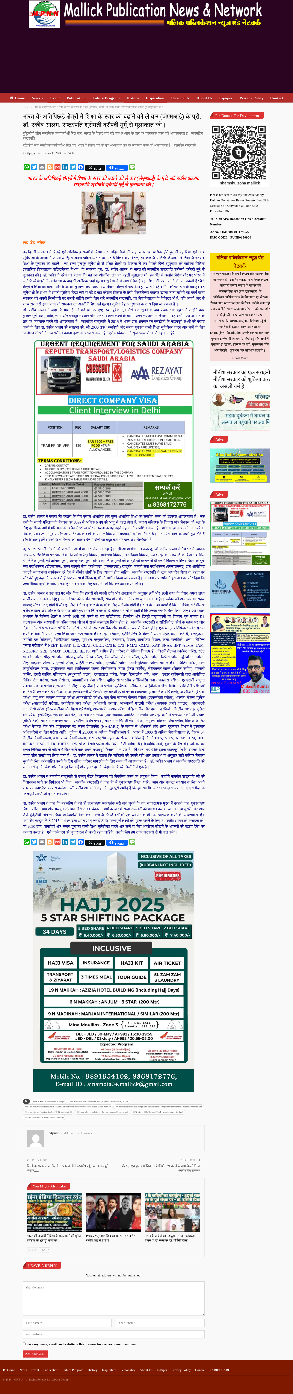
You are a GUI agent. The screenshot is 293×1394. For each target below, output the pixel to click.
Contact (276, 98)
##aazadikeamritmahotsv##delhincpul (49, 1101)
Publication (76, 98)
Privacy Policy (251, 98)
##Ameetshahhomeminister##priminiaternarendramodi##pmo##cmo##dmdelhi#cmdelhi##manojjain (159, 1107)
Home (20, 98)
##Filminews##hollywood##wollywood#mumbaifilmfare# (158, 1112)
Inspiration (155, 98)
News (36, 98)
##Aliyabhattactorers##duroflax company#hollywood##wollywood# (99, 1101)
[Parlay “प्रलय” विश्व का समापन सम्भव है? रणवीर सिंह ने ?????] (113, 1212)
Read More (240, 358)
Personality (180, 98)
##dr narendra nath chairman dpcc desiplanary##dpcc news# (102, 1112)
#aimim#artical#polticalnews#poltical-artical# (44, 1117)
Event (55, 98)
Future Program (106, 98)
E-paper (226, 98)
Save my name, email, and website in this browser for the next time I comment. (82, 1344)
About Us (204, 98)
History (133, 98)
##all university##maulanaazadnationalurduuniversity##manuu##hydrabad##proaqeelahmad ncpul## (68, 1107)
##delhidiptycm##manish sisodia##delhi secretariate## (48, 1112)
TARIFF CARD (220, 1370)
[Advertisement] (146, 60)
